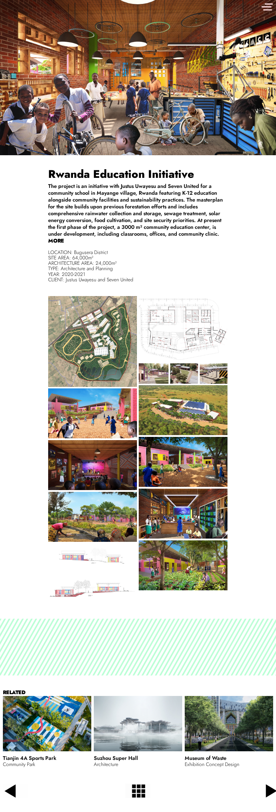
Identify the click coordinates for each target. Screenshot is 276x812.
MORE (56, 240)
